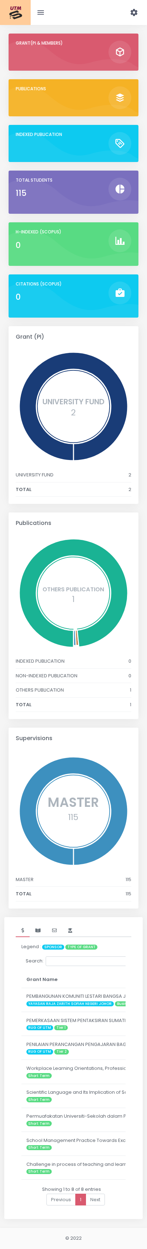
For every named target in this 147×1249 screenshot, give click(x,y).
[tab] (23, 930)
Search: (35, 960)
